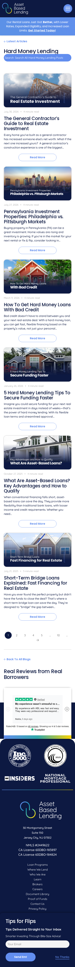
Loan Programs (37, 864)
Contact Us (37, 904)
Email (8, 944)
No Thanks (62, 957)
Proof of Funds (37, 899)
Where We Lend (37, 869)
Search (9, 57)
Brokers (37, 884)
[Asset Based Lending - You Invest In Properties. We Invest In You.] (15, 8)
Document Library (37, 894)
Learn (37, 879)
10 (58, 635)
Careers (37, 889)
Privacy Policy (37, 908)
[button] (67, 8)
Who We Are (38, 874)
